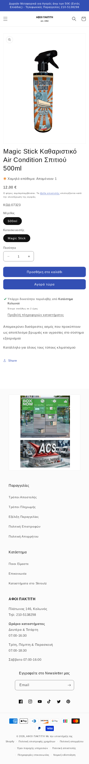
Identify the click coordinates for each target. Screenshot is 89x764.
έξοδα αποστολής (50, 193)
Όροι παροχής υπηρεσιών (32, 748)
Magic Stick (17, 238)
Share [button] (12, 360)
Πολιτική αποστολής (64, 748)
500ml (12, 221)
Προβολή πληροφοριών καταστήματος (36, 314)
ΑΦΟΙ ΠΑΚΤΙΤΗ (35, 736)
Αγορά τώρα (44, 284)
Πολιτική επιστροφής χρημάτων (37, 741)
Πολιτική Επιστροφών (24, 526)
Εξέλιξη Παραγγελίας (24, 516)
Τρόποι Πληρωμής (22, 507)
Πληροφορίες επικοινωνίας (33, 755)
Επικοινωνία (18, 573)
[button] (5, 19)
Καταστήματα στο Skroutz (28, 583)
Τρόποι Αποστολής (23, 497)
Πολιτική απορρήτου (72, 741)
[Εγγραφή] (69, 685)
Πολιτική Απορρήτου (24, 536)
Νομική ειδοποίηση (64, 755)
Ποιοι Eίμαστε (19, 564)
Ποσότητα (9, 247)
